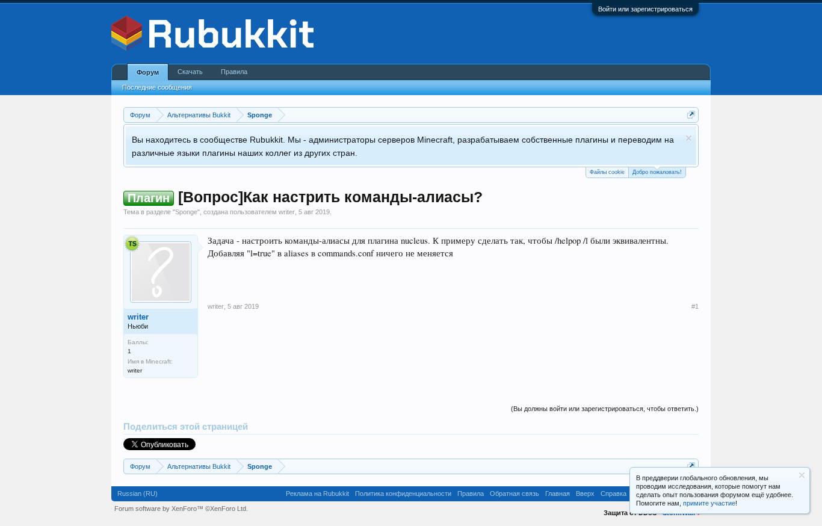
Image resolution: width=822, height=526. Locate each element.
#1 (695, 306)
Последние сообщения (157, 87)
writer (287, 211)
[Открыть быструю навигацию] (691, 115)
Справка (613, 493)
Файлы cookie (607, 172)
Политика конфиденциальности (403, 493)
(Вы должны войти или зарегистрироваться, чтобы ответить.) (605, 408)
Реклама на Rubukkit (317, 493)
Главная (557, 493)
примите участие (709, 503)
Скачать (190, 71)
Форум (148, 72)
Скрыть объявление (688, 138)
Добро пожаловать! (657, 172)
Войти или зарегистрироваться (645, 9)
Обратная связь (514, 493)
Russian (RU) (137, 493)
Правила (234, 71)
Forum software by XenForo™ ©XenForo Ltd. (181, 508)
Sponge (186, 211)
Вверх (585, 493)
